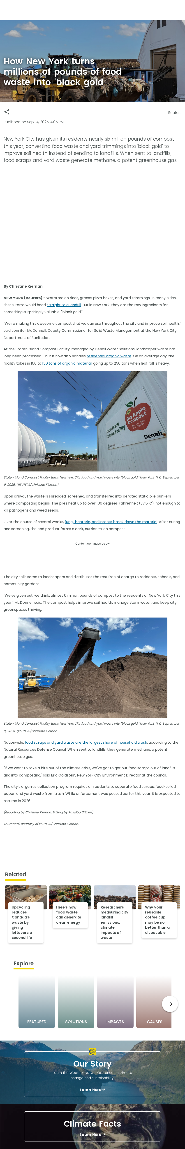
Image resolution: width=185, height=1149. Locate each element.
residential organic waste (109, 356)
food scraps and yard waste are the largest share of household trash (86, 742)
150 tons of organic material (67, 363)
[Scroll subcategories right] (170, 1004)
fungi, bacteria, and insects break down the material (111, 521)
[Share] (7, 111)
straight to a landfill (64, 305)
